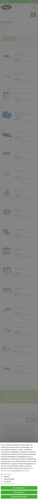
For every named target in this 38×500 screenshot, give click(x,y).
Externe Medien (9, 479)
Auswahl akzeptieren (19, 497)
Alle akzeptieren (19, 488)
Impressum (25, 471)
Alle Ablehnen (19, 492)
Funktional (7, 481)
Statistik (6, 477)
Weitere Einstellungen (7, 483)
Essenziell (7, 474)
